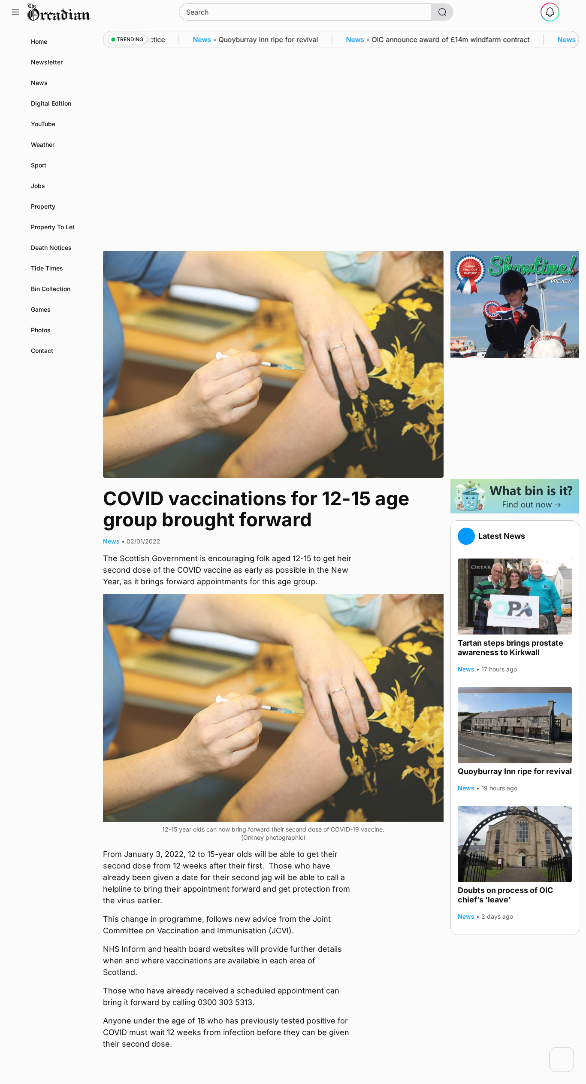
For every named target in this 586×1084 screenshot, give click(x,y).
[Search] (442, 12)
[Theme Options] (570, 12)
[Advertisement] (514, 418)
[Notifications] (550, 12)
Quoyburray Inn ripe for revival (515, 771)
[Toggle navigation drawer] (15, 12)
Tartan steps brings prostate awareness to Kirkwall (510, 647)
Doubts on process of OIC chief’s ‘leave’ (505, 895)
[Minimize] (568, 1052)
